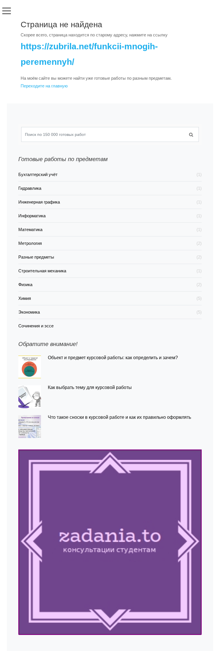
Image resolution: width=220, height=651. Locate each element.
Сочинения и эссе (36, 325)
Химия (110, 298)
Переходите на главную (44, 85)
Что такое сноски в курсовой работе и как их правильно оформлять (119, 417)
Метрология (110, 243)
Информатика (110, 215)
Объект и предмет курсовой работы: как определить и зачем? (113, 357)
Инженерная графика (110, 202)
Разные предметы (110, 257)
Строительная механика (110, 270)
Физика (110, 284)
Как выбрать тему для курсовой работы (90, 387)
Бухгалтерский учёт (110, 174)
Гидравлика (110, 188)
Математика (110, 229)
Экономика (110, 312)
